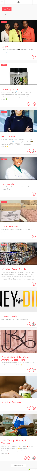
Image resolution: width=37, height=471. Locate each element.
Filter (8, 9)
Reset (6, 17)
